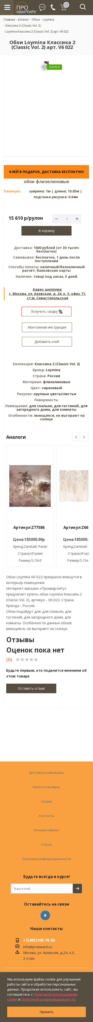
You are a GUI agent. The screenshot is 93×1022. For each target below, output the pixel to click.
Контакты (46, 816)
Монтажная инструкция (47, 327)
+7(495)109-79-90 (39, 941)
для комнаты (64, 409)
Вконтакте (45, 915)
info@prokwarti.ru (37, 946)
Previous (76, 437)
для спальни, (41, 406)
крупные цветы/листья (55, 394)
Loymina (53, 370)
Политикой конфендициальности (48, 999)
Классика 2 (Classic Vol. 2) (57, 364)
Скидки (46, 801)
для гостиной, (67, 406)
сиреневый (52, 388)
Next (84, 437)
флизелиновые (56, 382)
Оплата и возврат (46, 787)
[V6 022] (46, 102)
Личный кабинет (46, 830)
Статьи (46, 844)
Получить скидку (45, 311)
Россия (53, 376)
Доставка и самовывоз (46, 772)
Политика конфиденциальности (46, 859)
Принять (47, 1012)
